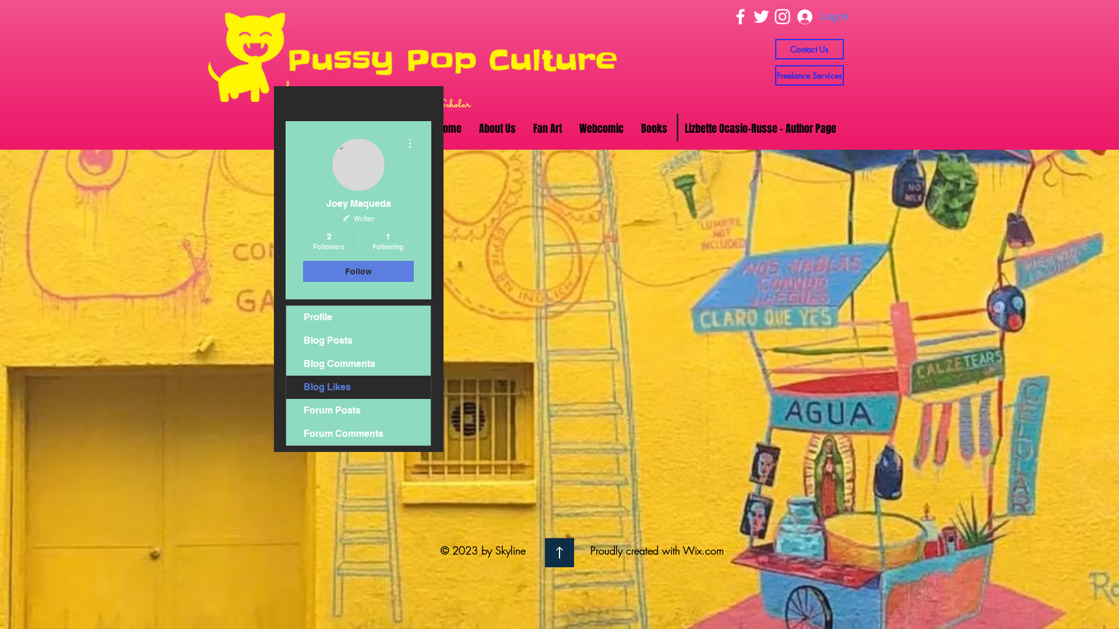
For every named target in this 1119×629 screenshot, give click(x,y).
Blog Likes (327, 387)
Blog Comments (339, 363)
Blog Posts (328, 340)
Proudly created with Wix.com (657, 550)
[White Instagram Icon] (782, 16)
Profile (318, 317)
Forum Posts (332, 410)
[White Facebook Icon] (740, 16)
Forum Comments (343, 433)
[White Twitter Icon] (761, 16)
